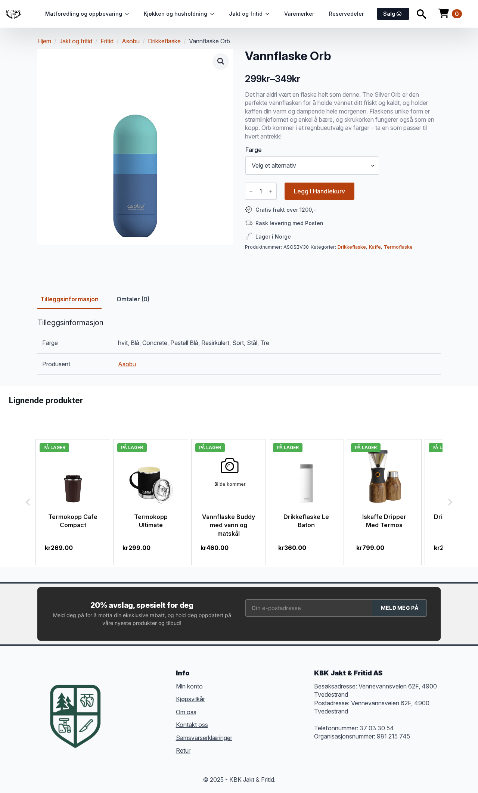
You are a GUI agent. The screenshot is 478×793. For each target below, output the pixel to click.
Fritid (107, 41)
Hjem (44, 41)
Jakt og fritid (246, 13)
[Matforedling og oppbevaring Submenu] (129, 14)
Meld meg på (399, 607)
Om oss (186, 712)
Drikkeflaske (164, 41)
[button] (221, 61)
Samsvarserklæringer (204, 737)
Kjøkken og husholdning (175, 13)
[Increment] (271, 191)
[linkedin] (157, 705)
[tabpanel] (239, 346)
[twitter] (130, 705)
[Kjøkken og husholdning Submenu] (214, 14)
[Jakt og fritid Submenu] (270, 14)
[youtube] (117, 718)
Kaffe (375, 247)
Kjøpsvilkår (190, 699)
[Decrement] (251, 191)
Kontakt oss (192, 724)
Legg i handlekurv (319, 191)
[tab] (69, 299)
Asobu (131, 41)
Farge (253, 150)
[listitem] (72, 502)
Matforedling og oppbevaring (83, 13)
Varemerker (299, 13)
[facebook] (117, 705)
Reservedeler (346, 13)
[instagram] (144, 705)
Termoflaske (398, 247)
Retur (183, 750)
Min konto (189, 686)
